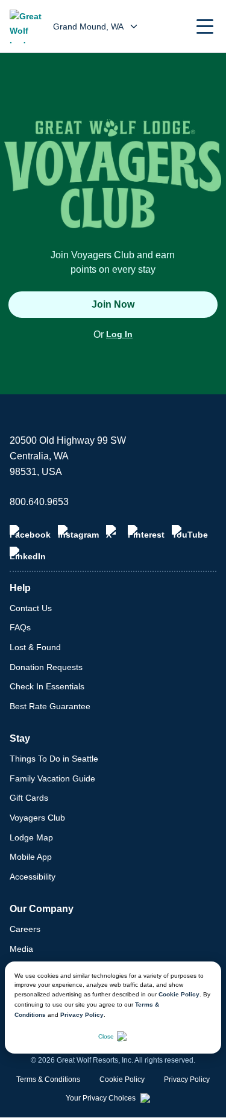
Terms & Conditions (48, 1079)
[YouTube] (190, 532)
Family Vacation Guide (52, 778)
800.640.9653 (39, 502)
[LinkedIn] (28, 554)
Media (21, 949)
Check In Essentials (47, 686)
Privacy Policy (82, 1014)
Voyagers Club (37, 817)
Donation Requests (46, 667)
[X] (113, 532)
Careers (25, 929)
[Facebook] (30, 532)
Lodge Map (31, 837)
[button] (204, 26)
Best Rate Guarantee (50, 706)
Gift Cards (29, 798)
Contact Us (31, 608)
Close (106, 1036)
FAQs (20, 627)
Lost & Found (35, 647)
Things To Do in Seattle (54, 758)
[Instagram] (78, 532)
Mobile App (31, 857)
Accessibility (32, 876)
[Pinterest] (146, 532)
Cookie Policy (179, 994)
